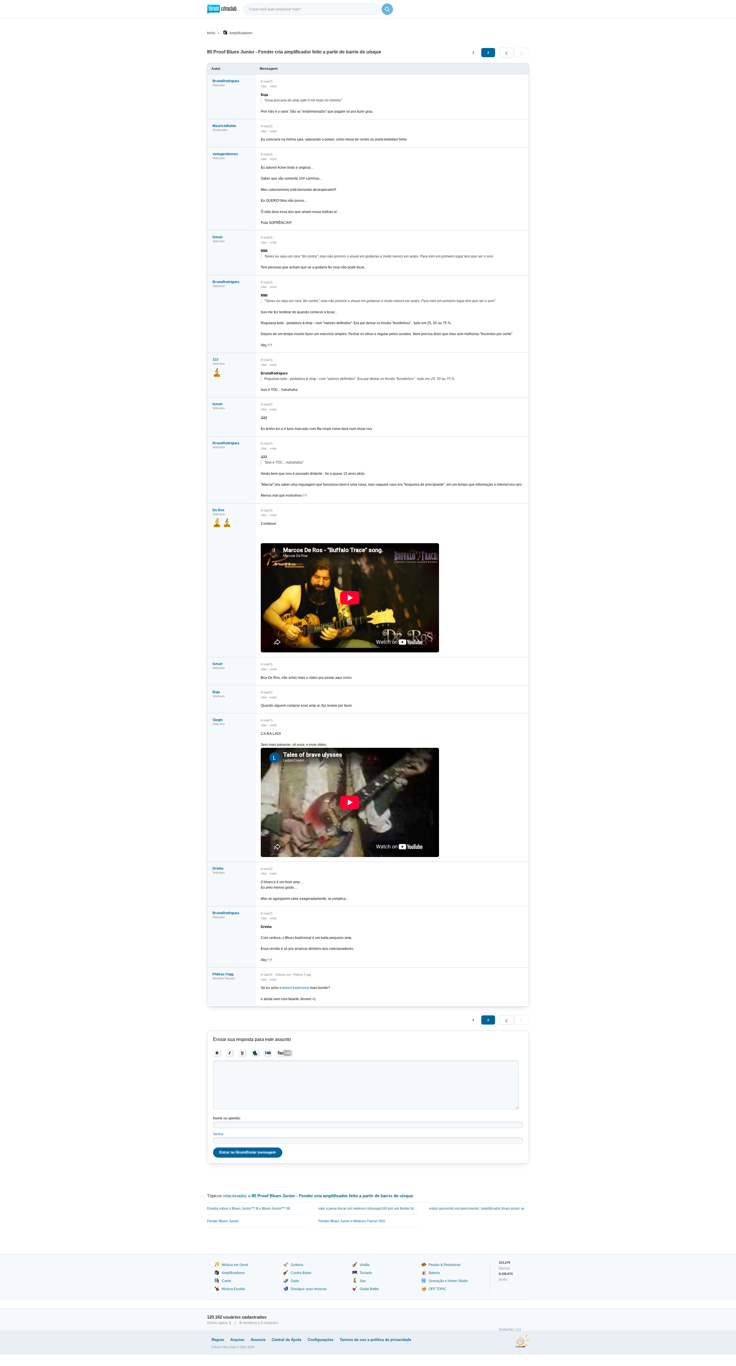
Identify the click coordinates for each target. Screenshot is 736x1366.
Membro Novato (223, 978)
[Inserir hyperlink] (255, 1053)
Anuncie (258, 1340)
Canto (226, 1281)
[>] (522, 52)
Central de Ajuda (286, 1340)
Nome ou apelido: (227, 1118)
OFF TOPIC (437, 1289)
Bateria (434, 1273)
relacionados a (318, 1195)
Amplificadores (240, 33)
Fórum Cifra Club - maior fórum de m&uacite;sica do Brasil (222, 9)
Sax (363, 1281)
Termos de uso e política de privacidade (375, 1340)
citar (264, 86)
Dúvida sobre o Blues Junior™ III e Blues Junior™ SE (248, 1208)
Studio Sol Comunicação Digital (522, 1341)
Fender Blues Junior (223, 1221)
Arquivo (237, 1340)
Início (211, 33)
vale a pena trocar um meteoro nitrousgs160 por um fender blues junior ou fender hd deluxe (368, 1208)
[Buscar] (387, 9)
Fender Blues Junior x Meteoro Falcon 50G (351, 1221)
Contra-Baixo (301, 1273)
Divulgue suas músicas (309, 1289)
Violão (365, 1265)
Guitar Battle (369, 1289)
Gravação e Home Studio (448, 1281)
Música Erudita (233, 1289)
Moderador (220, 130)
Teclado (366, 1273)
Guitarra (297, 1265)
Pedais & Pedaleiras (445, 1265)
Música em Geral (235, 1265)
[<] (506, 52)
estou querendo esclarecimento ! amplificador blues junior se (476, 1208)
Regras (218, 1340)
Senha (218, 1134)
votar (273, 86)
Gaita (295, 1281)
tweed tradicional (295, 988)
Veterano (218, 85)
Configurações (321, 1340)
